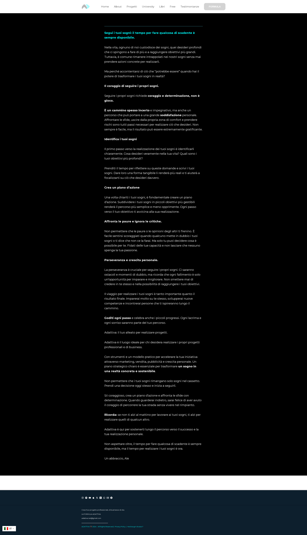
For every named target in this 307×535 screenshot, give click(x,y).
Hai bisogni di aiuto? (135, 527)
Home (105, 6)
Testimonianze (189, 6)
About (118, 6)
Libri (162, 6)
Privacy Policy (120, 527)
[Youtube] (90, 498)
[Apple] (93, 498)
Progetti (132, 6)
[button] (214, 6)
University (148, 6)
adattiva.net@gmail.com (91, 518)
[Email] (108, 498)
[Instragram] (83, 498)
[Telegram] (111, 498)
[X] (97, 498)
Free (172, 6)
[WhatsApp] (104, 498)
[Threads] (101, 498)
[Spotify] (86, 498)
